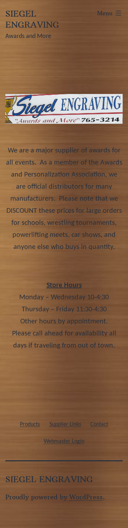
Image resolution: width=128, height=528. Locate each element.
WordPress (86, 497)
